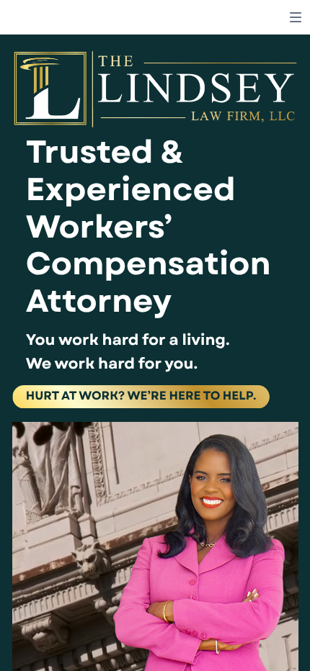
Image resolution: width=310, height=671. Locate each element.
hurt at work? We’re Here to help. (141, 396)
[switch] (295, 17)
